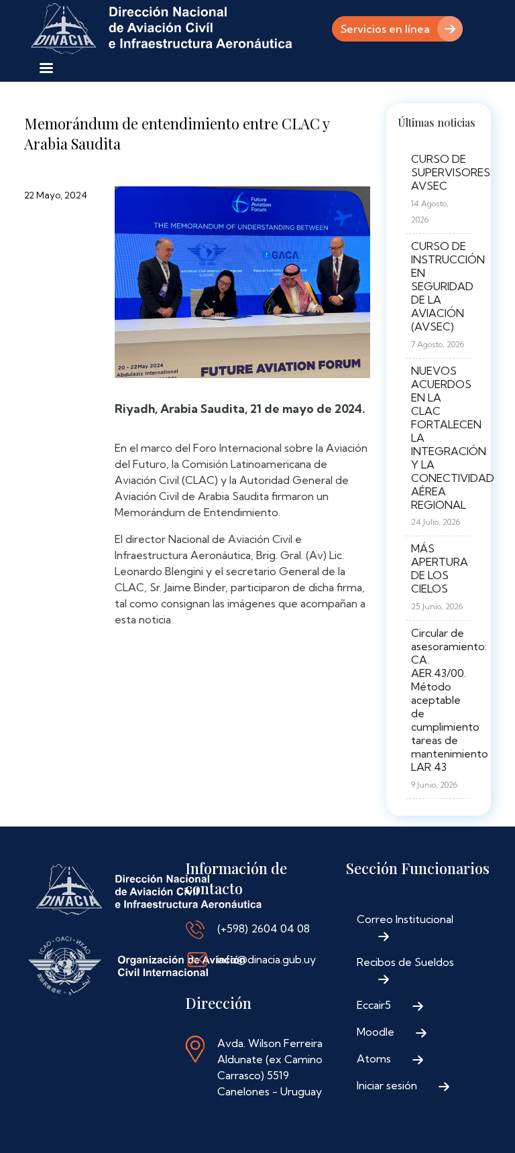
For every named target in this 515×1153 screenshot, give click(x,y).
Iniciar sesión (387, 1085)
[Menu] (45, 70)
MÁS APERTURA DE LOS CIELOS (439, 568)
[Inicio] (161, 29)
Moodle (375, 1031)
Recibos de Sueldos (405, 962)
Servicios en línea (385, 29)
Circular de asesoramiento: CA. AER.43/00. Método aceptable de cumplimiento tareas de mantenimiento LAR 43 (449, 700)
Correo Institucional (405, 919)
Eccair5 (374, 1005)
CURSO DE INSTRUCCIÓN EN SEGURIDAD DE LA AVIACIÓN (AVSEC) (448, 286)
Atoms (374, 1058)
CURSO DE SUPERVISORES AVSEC (450, 172)
